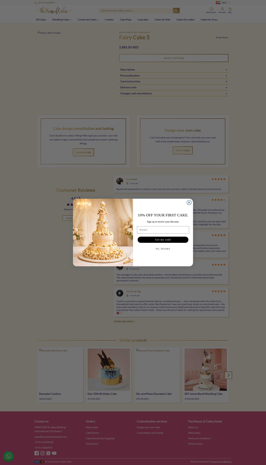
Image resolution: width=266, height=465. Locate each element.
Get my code (163, 239)
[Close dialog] (189, 202)
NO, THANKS (163, 249)
